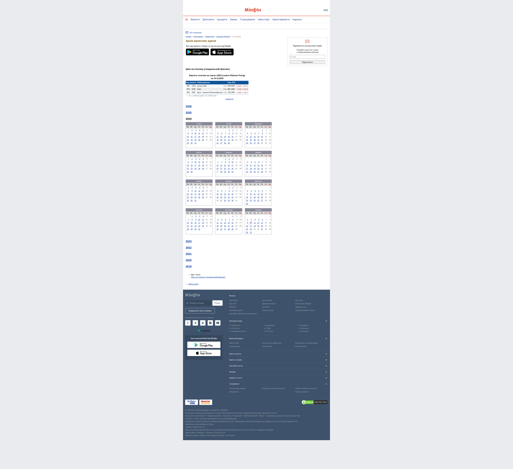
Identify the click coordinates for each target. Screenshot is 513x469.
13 (221, 137)
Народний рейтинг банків (304, 310)
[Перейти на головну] (256, 10)
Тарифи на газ (300, 307)
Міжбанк (232, 307)
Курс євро (299, 300)
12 (203, 133)
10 (195, 133)
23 (192, 140)
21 (225, 140)
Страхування (247, 19)
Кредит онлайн (268, 310)
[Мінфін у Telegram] (195, 323)
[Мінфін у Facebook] (188, 323)
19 (203, 137)
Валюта (195, 19)
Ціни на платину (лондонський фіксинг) (208, 277)
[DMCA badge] (314, 403)
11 (199, 133)
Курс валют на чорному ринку (306, 343)
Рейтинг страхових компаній (306, 388)
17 (195, 137)
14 (225, 137)
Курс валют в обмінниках (271, 343)
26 (203, 140)
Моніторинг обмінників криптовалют (243, 314)
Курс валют (233, 300)
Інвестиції (263, 19)
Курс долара (267, 300)
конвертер (229, 99)
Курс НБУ (232, 304)
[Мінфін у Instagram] (210, 323)
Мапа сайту (193, 284)
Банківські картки (268, 304)
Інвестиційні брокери (303, 304)
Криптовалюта (281, 19)
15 (188, 137)
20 (221, 140)
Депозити (208, 19)
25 (199, 140)
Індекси (297, 19)
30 (192, 143)
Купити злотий (300, 346)
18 (199, 137)
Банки (233, 19)
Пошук (217, 303)
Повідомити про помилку (200, 311)
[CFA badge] (219, 402)
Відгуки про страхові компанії (273, 388)
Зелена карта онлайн (237, 388)
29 (188, 143)
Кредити (222, 19)
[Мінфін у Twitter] (202, 323)
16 (192, 137)
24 (195, 140)
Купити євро (267, 346)
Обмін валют (234, 343)
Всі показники (196, 33)
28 (225, 143)
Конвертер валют (235, 310)
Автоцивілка (234, 392)
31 (195, 143)
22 (188, 140)
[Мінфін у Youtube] (217, 323)
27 (221, 143)
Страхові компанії (302, 392)
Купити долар (234, 346)
